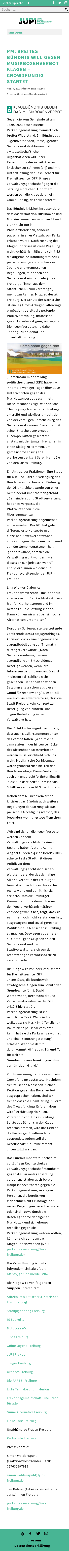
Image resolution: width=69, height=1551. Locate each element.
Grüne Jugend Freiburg (24, 1346)
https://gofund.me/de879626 (28, 1274)
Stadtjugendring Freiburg (26, 1311)
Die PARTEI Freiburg (22, 1380)
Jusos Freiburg (17, 1337)
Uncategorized (38, 94)
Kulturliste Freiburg (21, 1438)
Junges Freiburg (19, 1363)
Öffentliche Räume (33, 88)
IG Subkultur (16, 1319)
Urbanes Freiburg (20, 1372)
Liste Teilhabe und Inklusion (28, 1389)
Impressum (32, 1540)
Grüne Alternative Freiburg (27, 1412)
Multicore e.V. (17, 1328)
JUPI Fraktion (17, 1354)
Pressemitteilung (17, 94)
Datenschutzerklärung (32, 1545)
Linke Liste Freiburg (21, 1421)
